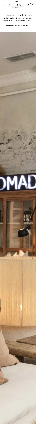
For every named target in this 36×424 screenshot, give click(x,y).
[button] (3, 4)
